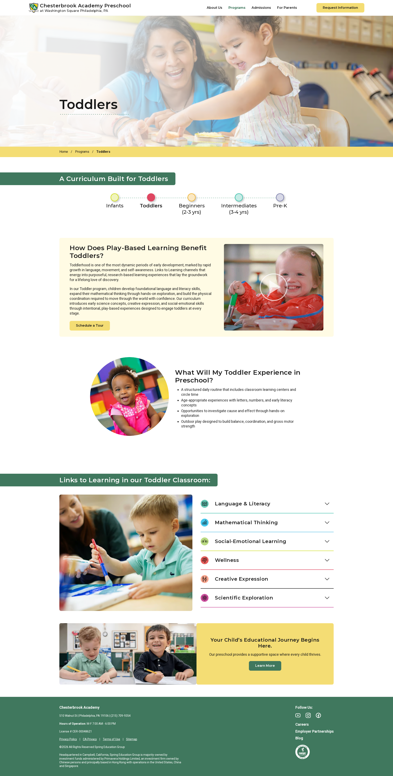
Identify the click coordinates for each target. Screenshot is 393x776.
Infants (114, 206)
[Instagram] (308, 715)
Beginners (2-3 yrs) (192, 209)
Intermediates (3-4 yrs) (239, 209)
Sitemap (131, 739)
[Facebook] (318, 715)
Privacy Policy (68, 739)
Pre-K (280, 206)
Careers (302, 724)
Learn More (265, 666)
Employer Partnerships (314, 731)
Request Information (340, 8)
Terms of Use (111, 739)
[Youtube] (297, 715)
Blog (299, 738)
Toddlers (151, 206)
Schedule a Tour (90, 325)
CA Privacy (90, 739)
